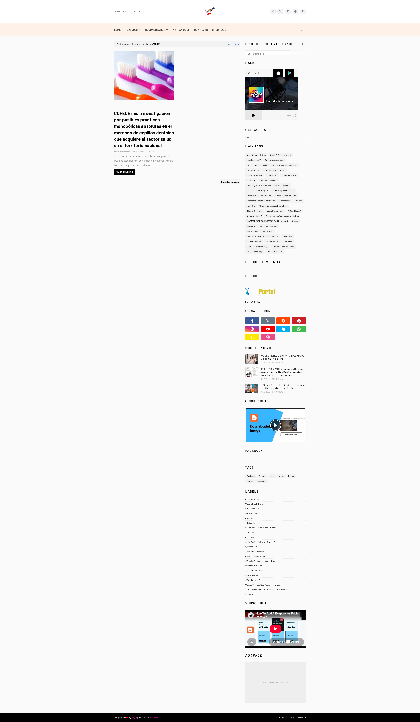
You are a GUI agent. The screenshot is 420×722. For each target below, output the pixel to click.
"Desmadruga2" (253, 170)
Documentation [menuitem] (155, 29)
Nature (281, 476)
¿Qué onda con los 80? (275, 556)
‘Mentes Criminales (254, 211)
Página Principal (252, 302)
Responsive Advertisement (275, 682)
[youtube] (268, 329)
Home (117, 11)
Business (251, 476)
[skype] (303, 11)
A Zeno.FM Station (253, 121)
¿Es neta (275, 537)
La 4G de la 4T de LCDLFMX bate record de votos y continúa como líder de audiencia (282, 387)
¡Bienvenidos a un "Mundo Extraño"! (275, 527)
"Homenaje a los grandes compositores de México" (268, 185)
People (291, 476)
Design (276, 137)
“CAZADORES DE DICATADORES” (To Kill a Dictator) (267, 221)
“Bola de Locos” (275, 580)
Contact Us (301, 717)
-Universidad (275, 513)
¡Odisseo (275, 532)
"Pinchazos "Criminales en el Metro (261, 200)
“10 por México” (294, 211)
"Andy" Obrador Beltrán (256, 155)
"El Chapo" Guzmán (254, 175)
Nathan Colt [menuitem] (181, 29)
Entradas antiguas (230, 182)
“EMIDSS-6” (287, 236)
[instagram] (288, 11)
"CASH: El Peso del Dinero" (280, 155)
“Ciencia (295, 221)
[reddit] (283, 320)
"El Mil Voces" (271, 175)
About (291, 717)
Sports (250, 481)
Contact (136, 11)
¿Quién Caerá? (275, 546)
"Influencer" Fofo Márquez (257, 190)
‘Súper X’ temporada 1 (275, 211)
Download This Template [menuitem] (210, 29)
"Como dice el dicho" (275, 504)
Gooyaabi (154, 717)
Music (272, 476)
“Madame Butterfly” (255, 251)
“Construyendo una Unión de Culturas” (262, 226)
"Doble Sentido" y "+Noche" (274, 170)
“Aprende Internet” (254, 216)
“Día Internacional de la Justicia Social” (263, 236)
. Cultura (298, 200)
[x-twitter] (280, 11)
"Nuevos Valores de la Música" (259, 195)
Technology (261, 481)
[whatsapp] (299, 329)
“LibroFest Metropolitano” (283, 246)
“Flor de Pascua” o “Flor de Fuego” (279, 241)
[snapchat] (252, 337)
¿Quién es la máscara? (275, 551)
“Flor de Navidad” (254, 241)
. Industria (251, 206)
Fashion (262, 476)
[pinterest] (295, 11)
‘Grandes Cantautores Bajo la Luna (273, 206)
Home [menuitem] (117, 29)
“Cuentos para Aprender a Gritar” (260, 231)
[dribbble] (268, 337)
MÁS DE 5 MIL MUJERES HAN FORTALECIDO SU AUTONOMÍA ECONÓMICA (282, 357)
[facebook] (273, 11)
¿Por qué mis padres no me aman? (275, 542)
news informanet (122, 151)
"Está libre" (251, 180)
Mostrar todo (233, 44)
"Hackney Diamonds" (268, 180)
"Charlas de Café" (254, 160)
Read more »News (124, 172)
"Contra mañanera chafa (274, 160)
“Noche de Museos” (275, 251)
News (126, 11)
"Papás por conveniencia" (285, 195)
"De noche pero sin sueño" (257, 165)
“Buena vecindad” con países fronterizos (282, 216)
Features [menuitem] (132, 29)
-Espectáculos (285, 200)
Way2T (134, 717)
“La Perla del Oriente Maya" (258, 246)
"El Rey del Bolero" (288, 175)
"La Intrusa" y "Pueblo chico (283, 190)
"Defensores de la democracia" (284, 165)
